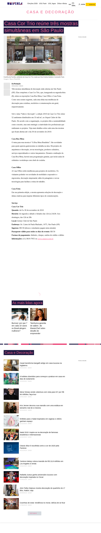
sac (70, 4)
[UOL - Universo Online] (24, 3)
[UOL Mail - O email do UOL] (75, 4)
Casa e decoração (50, 12)
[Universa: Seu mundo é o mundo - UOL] (14, 3)
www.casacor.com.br (45, 239)
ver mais (33, 513)
